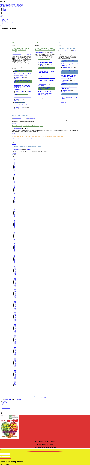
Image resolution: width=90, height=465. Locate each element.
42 (14, 203)
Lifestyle (4, 10)
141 (15, 312)
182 (15, 356)
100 (15, 267)
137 (15, 307)
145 (15, 316)
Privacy (3, 403)
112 (15, 280)
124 (15, 293)
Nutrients (4, 9)
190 (15, 365)
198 (15, 374)
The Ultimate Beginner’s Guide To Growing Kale (27, 126)
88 (14, 254)
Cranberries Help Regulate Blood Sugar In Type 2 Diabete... (11, 4)
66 (14, 229)
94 (14, 260)
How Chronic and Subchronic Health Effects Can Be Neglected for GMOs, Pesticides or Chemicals (22, 87)
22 (14, 181)
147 (15, 318)
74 (14, 238)
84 (14, 249)
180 (15, 354)
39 (14, 200)
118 (15, 286)
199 (15, 375)
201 (15, 377)
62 (14, 225)
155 (15, 327)
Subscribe (4, 21)
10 (14, 168)
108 (15, 275)
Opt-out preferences (6, 408)
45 (14, 206)
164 (15, 337)
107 (15, 274)
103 (15, 270)
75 (14, 239)
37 (14, 198)
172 (15, 345)
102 (15, 269)
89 (14, 255)
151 (15, 323)
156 (15, 328)
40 (14, 201)
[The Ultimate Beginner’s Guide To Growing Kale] (69, 61)
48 (14, 210)
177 (15, 351)
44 (14, 205)
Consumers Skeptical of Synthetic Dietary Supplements (46, 72)
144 (15, 315)
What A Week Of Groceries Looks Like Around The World (11, 5)
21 (14, 180)
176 (15, 350)
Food (3, 8)
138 (15, 308)
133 (15, 303)
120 (15, 289)
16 (14, 175)
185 (15, 360)
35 (14, 195)
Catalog (3, 18)
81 (14, 246)
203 (15, 379)
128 (15, 297)
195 (15, 371)
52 (14, 214)
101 (15, 268)
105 (15, 272)
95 (14, 261)
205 (15, 382)
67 (14, 231)
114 (15, 282)
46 (14, 208)
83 (14, 248)
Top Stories (4, 20)
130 (15, 300)
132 (15, 302)
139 (15, 309)
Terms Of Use (5, 402)
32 (14, 192)
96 (14, 262)
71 (14, 235)
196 (15, 372)
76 (14, 240)
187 (15, 362)
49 (14, 211)
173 (15, 347)
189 (15, 364)
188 (15, 363)
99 (14, 266)
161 (15, 333)
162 (15, 335)
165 (15, 338)
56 (14, 218)
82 (14, 247)
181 (15, 355)
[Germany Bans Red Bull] (19, 102)
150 (15, 321)
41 (14, 202)
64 (14, 227)
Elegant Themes (8, 399)
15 (14, 174)
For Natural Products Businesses (8, 22)
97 (14, 263)
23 (14, 182)
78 (14, 243)
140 (15, 310)
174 (15, 348)
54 (14, 216)
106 (15, 273)
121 (15, 290)
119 (15, 287)
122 (15, 291)
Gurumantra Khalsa (17, 54)
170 (15, 343)
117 (15, 285)
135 (15, 305)
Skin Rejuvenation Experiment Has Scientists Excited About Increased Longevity (45, 93)
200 (15, 376)
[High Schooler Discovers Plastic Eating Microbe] (69, 84)
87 (14, 252)
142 (15, 313)
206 (15, 384)
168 (15, 341)
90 (14, 256)
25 (14, 185)
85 (14, 250)
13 (14, 171)
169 (15, 342)
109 (15, 277)
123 (15, 292)
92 (14, 258)
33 (14, 193)
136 (15, 306)
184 (15, 359)
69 (14, 233)
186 (15, 361)
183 (15, 358)
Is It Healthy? (5, 19)
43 (14, 204)
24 (14, 183)
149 (15, 320)
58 (14, 221)
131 (15, 301)
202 (15, 378)
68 (14, 232)
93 (14, 259)
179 (15, 353)
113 (15, 281)
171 (15, 344)
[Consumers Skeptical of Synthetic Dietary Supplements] (46, 68)
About (3, 405)
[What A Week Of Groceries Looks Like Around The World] (23, 71)
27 (14, 187)
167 (15, 340)
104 (15, 271)
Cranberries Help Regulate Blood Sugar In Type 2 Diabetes (20, 49)
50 (14, 212)
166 (15, 339)
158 (15, 330)
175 (15, 349)
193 (15, 368)
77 (14, 241)
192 (15, 367)
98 (14, 264)
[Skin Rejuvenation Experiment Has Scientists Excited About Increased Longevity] (46, 89)
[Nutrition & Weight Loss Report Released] (46, 78)
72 (14, 236)
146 (15, 317)
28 (14, 188)
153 (15, 325)
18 (14, 177)
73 (14, 237)
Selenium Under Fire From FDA (22, 97)
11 (14, 169)
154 (15, 326)
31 (14, 191)
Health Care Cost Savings (66, 48)
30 (14, 190)
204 (15, 381)
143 (15, 314)
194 (15, 370)
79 (14, 244)
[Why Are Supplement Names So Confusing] (69, 94)
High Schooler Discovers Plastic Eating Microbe (27, 146)
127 (15, 296)
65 (14, 228)
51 (14, 213)
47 (14, 209)
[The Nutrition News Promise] (44, 59)
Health (15, 100)
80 (14, 245)
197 (15, 373)
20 (14, 179)
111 (15, 279)
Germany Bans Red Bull (20, 105)
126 (15, 295)
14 (14, 172)
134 (15, 304)
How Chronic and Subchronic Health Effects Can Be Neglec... (12, 6)
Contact (3, 23)
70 (14, 234)
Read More (14, 123)
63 (14, 226)
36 (14, 197)
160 (15, 332)
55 (14, 217)
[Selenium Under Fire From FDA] (21, 94)
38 (14, 199)
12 (14, 170)
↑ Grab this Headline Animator (45, 397)
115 (15, 283)
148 (15, 319)
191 (15, 366)
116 (15, 284)
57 (14, 220)
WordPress (19, 399)
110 (15, 278)
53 (14, 215)
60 (14, 223)
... (14, 158)
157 (15, 329)
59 (14, 222)
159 (15, 331)
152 (15, 324)
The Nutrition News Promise (45, 62)
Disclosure (4, 404)
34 (14, 194)
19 (14, 178)
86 (14, 251)
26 (14, 186)
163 (15, 336)
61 (14, 224)
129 (15, 298)
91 (14, 257)
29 (14, 189)
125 (15, 294)
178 (15, 352)
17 (14, 176)
